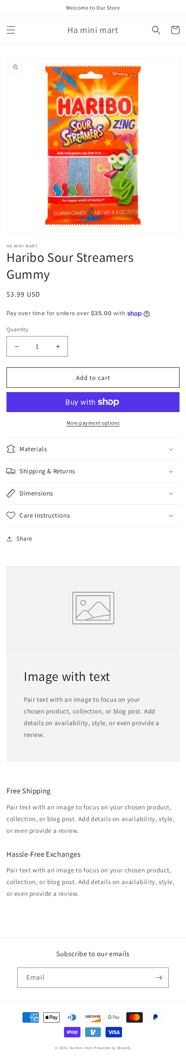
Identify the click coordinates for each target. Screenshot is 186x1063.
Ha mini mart (81, 1047)
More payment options (93, 422)
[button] (10, 30)
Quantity (17, 329)
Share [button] (24, 538)
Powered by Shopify (112, 1047)
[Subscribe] (158, 977)
